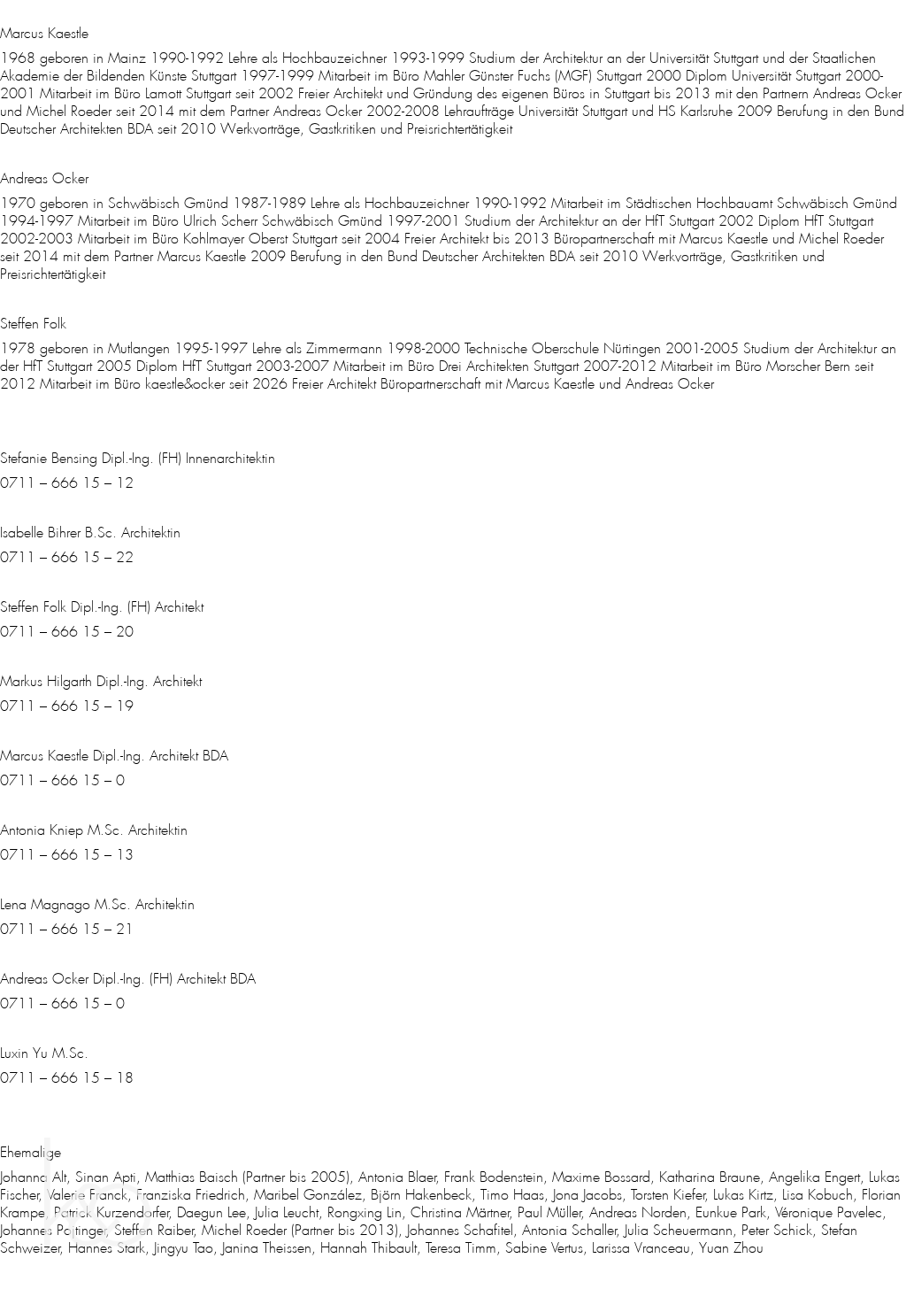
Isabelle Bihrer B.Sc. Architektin (90, 532)
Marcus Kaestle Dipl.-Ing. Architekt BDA (114, 755)
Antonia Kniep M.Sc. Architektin (94, 830)
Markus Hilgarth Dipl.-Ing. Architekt (101, 681)
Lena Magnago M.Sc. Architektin (97, 904)
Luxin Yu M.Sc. (44, 1053)
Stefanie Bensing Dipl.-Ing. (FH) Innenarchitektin (137, 458)
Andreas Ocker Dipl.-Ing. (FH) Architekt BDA (128, 978)
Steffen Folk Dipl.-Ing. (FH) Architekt (101, 607)
